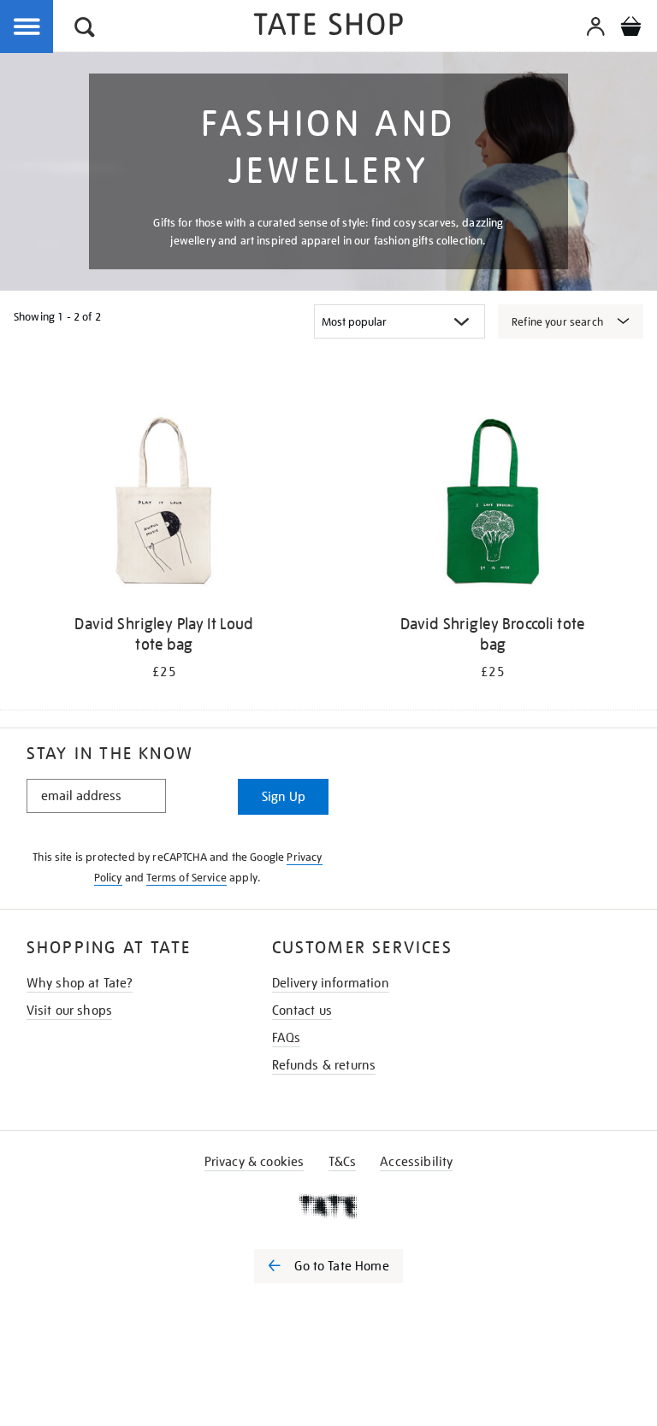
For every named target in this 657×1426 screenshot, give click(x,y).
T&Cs (342, 1161)
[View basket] (630, 29)
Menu (27, 27)
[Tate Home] (328, 1206)
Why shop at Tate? (80, 983)
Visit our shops (69, 1010)
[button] (85, 29)
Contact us (302, 1010)
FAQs (286, 1037)
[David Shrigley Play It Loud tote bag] (164, 505)
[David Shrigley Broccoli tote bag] (492, 505)
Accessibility (416, 1161)
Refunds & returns (324, 1065)
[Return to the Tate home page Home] (328, 27)
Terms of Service (186, 877)
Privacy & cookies (254, 1161)
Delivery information (330, 983)
